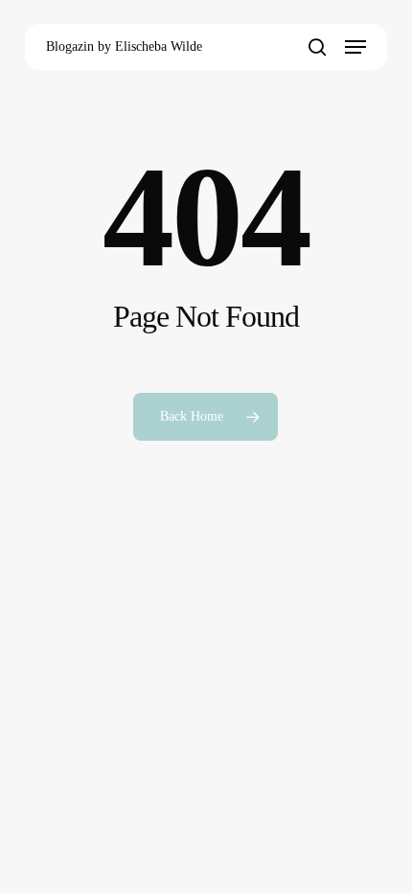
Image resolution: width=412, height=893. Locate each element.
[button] (355, 47)
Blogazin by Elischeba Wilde (124, 46)
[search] (317, 46)
